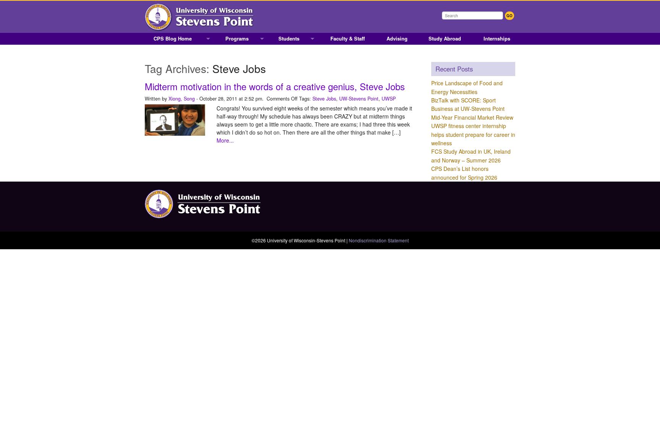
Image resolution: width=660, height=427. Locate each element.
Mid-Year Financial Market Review (472, 117)
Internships (497, 38)
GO (509, 15)
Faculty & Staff (347, 38)
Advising (397, 38)
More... (225, 140)
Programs (237, 38)
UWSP (389, 98)
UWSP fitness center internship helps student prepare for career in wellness (473, 134)
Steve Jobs (324, 98)
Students (288, 38)
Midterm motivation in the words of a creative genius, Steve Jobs (275, 86)
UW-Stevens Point (359, 98)
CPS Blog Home (173, 38)
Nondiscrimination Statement (379, 240)
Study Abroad (445, 38)
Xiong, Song (181, 98)
